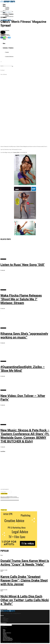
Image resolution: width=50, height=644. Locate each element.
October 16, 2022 (3, 589)
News (1, 555)
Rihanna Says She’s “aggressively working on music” (24, 335)
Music (4, 6)
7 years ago (2, 446)
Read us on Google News (8, 639)
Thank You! (4, 510)
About (4, 617)
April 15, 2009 (3, 36)
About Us (5, 634)
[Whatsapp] (4, 37)
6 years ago (2, 270)
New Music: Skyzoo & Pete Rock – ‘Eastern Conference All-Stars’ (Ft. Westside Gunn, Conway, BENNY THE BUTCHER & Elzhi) (24, 435)
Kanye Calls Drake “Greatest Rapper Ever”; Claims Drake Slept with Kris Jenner (24, 580)
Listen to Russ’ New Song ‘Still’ (22, 265)
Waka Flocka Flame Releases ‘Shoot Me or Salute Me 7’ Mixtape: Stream (21, 299)
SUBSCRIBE (4, 493)
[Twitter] (9, 37)
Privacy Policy (6, 618)
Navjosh (8, 35)
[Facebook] (1, 37)
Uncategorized (3, 17)
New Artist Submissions (7, 638)
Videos (4, 630)
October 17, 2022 (3, 570)
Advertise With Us (6, 637)
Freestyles (7, 8)
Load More (2, 451)
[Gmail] (6, 37)
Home (4, 4)
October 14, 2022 (3, 609)
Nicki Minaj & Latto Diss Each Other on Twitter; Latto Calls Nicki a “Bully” (24, 600)
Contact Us (5, 619)
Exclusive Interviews (9, 16)
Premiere (7, 15)
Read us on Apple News (7, 640)
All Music (7, 7)
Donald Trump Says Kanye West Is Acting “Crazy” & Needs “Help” (24, 562)
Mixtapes (7, 9)
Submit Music (5, 620)
